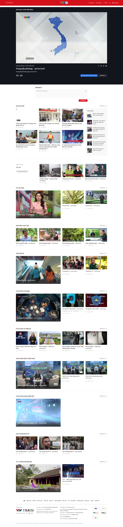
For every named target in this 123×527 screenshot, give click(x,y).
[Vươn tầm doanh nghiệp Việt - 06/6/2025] (38, 413)
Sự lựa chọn (20, 188)
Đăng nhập (116, 2)
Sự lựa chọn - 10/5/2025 (93, 205)
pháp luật (39, 500)
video (91, 500)
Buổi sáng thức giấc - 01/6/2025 (48, 243)
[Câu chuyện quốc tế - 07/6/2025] (26, 443)
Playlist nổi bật (19, 164)
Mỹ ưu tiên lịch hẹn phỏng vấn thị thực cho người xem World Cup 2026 (99, 143)
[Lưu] (106, 66)
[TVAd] (103, 508)
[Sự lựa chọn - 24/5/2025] (73, 197)
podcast (97, 500)
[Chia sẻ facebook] (101, 66)
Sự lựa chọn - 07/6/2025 (25, 215)
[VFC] (95, 508)
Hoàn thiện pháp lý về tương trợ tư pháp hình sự (26, 124)
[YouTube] (29, 513)
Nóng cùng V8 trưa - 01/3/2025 (71, 179)
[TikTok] (32, 513)
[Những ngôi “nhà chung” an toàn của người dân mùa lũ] (89, 122)
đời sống (73, 500)
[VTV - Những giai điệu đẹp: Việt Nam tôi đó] (38, 478)
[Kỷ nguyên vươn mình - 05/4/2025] (96, 300)
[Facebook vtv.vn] (26, 513)
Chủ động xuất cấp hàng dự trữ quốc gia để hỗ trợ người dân (99, 129)
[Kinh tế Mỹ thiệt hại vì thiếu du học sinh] (89, 150)
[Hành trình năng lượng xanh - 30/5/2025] (73, 368)
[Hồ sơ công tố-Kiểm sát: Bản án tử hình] (26, 338)
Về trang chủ (9, 2)
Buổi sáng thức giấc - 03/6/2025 (25, 243)
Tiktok (106, 2)
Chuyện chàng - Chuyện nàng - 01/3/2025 (49, 179)
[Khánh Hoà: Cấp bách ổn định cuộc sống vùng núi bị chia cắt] (89, 136)
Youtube (99, 2)
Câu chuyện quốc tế (22, 433)
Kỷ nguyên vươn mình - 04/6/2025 (29, 318)
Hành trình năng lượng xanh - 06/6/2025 (32, 385)
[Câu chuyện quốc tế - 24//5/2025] (73, 443)
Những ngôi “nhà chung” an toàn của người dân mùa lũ (99, 122)
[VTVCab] (103, 513)
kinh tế (51, 500)
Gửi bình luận (83, 100)
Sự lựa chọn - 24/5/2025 (69, 205)
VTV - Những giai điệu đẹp (24, 461)
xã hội (34, 500)
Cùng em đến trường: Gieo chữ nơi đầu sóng (49, 124)
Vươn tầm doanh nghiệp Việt (25, 396)
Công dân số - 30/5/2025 (69, 271)
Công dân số (20, 253)
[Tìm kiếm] (109, 2)
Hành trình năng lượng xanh (25, 358)
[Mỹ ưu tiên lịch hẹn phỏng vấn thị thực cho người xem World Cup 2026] (89, 143)
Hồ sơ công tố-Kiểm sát (23, 328)
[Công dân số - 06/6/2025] (38, 270)
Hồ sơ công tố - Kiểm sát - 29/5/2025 (47, 347)
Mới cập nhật (20, 106)
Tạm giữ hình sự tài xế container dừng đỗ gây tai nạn (25, 146)
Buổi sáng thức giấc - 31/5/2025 (71, 243)
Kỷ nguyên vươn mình (23, 291)
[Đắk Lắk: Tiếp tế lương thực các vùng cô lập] (89, 115)
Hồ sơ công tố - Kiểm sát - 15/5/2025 (93, 347)
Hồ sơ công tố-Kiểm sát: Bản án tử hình (26, 347)
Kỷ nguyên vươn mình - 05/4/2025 (96, 309)
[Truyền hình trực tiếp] (64, 2)
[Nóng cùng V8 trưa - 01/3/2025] (73, 170)
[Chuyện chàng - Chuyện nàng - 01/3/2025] (50, 170)
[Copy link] (98, 66)
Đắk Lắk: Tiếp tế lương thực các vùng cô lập (98, 114)
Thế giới (46, 500)
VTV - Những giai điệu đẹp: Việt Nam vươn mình (71, 480)
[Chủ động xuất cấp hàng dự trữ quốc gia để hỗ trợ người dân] (89, 129)
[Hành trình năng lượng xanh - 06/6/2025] (38, 375)
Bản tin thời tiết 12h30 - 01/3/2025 (95, 179)
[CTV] (95, 513)
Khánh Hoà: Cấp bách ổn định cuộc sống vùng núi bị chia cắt (99, 136)
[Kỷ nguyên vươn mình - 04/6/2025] (38, 308)
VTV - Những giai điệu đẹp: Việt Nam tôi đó (32, 488)
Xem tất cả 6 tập (23, 171)
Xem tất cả (102, 105)
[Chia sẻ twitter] (103, 66)
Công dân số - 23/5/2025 (93, 271)
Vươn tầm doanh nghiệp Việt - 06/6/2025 (31, 423)
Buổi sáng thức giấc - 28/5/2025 (95, 243)
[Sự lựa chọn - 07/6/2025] (38, 204)
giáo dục (86, 500)
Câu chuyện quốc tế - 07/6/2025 (25, 451)
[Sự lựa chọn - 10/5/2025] (96, 197)
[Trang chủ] (24, 500)
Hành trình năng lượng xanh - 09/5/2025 (95, 377)
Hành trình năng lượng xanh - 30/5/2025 (71, 377)
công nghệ (80, 500)
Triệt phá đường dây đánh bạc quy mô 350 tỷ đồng (72, 124)
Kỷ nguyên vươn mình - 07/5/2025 (72, 309)
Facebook (92, 2)
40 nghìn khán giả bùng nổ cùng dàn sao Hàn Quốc (71, 146)
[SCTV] (95, 517)
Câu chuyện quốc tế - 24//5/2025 (72, 451)
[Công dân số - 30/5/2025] (73, 262)
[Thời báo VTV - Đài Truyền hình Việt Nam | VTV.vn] (25, 510)
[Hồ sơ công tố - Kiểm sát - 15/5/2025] (96, 338)
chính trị (28, 500)
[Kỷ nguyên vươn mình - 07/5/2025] (73, 300)
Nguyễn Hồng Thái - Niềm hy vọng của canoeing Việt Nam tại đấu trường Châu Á (49, 146)
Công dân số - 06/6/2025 (26, 280)
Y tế (68, 500)
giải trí (64, 500)
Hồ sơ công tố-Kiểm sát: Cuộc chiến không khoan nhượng (73, 347)
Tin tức (18, 167)
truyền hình (57, 500)
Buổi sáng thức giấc (22, 225)
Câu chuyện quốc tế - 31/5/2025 (48, 451)
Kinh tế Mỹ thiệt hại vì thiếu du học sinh (98, 149)
